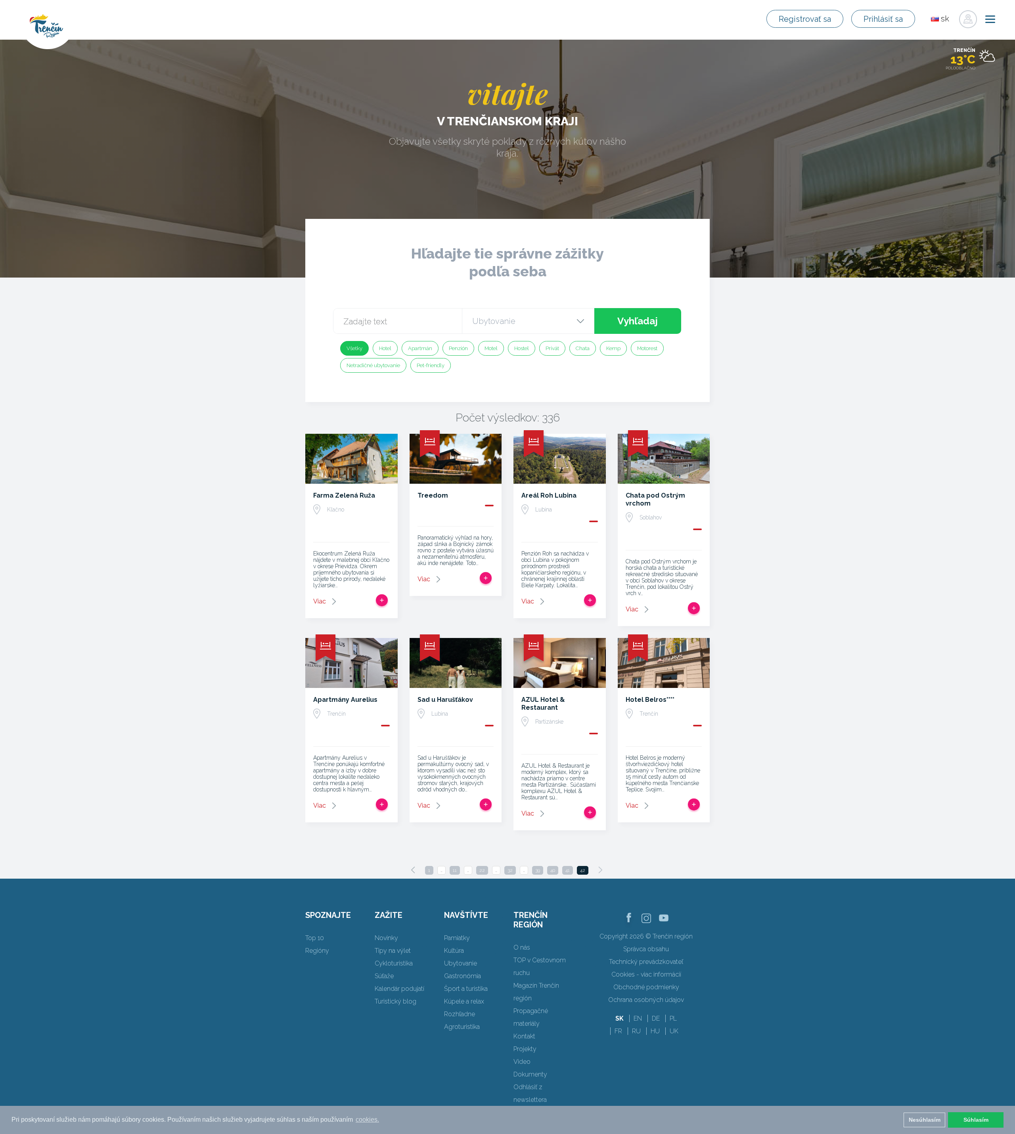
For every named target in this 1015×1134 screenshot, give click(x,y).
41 (567, 870)
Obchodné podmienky (646, 987)
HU (655, 1031)
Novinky (386, 938)
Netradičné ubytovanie (373, 365)
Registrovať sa (805, 19)
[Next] (600, 870)
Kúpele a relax (464, 1001)
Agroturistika (462, 1027)
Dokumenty (530, 1074)
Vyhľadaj (637, 321)
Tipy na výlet (393, 950)
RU (636, 1031)
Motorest (647, 348)
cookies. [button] (367, 1119)
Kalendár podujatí (399, 988)
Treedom (432, 495)
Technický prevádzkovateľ (646, 961)
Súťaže (384, 976)
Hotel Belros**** (650, 699)
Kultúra (454, 950)
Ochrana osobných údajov (646, 1000)
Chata (583, 348)
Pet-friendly (430, 365)
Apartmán (420, 348)
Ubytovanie (460, 963)
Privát (552, 348)
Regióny (317, 950)
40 (552, 870)
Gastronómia (462, 976)
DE (656, 1018)
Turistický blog (395, 1001)
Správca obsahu (646, 949)
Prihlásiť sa (883, 19)
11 (455, 870)
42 (582, 870)
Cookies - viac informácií (646, 974)
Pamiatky (457, 938)
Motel (491, 348)
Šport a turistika (466, 988)
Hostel (521, 348)
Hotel (385, 348)
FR (618, 1031)
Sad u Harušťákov (445, 699)
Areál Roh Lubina (548, 495)
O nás (521, 947)
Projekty (524, 1049)
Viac (319, 601)
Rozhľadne (459, 1014)
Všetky (354, 348)
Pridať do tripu (382, 600)
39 (537, 870)
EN (638, 1018)
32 (510, 870)
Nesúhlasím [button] (924, 1120)
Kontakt (524, 1036)
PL (673, 1018)
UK (674, 1031)
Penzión (458, 348)
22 (482, 870)
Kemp (613, 348)
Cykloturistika (394, 963)
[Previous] (413, 870)
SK (619, 1018)
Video (521, 1061)
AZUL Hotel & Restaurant (543, 703)
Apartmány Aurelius (345, 699)
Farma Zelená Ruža (344, 495)
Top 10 (314, 938)
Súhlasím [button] (975, 1120)
